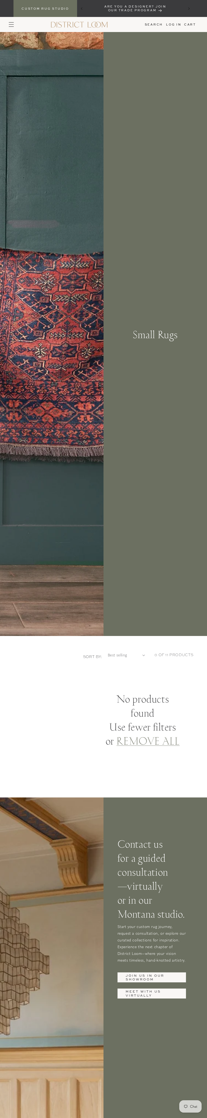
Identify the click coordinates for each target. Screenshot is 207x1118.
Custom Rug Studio (45, 8)
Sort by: (92, 656)
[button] (11, 24)
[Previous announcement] (82, 9)
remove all (148, 740)
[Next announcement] (189, 9)
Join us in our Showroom (145, 977)
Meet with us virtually (143, 993)
